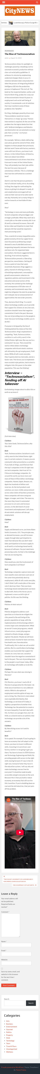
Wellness (9, 1052)
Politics (9, 1032)
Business (9, 1024)
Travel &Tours (11, 1046)
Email (3, 950)
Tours (8, 1043)
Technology (9, 50)
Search (6, 999)
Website (4, 960)
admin (7, 58)
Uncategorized (11, 1049)
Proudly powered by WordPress (12, 1067)
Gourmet (9, 1029)
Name (4, 941)
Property (9, 1035)
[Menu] (3, 2)
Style (8, 1038)
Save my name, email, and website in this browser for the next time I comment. (10, 976)
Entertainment (11, 1027)
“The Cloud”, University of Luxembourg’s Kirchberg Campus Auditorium (18, 880)
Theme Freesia (21, 1070)
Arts (7, 1021)
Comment (5, 912)
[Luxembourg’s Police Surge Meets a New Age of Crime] (3, 23)
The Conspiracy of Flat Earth (23, 885)
